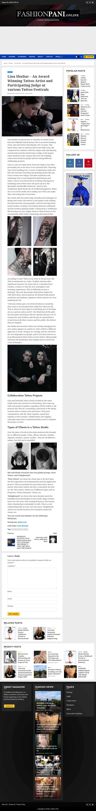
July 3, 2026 (52, 676)
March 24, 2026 (49, 796)
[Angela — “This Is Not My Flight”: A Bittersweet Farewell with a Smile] (73, 125)
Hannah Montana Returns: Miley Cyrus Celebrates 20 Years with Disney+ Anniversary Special (47, 789)
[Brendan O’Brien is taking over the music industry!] (40, 671)
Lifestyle (49, 57)
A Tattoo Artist (16, 529)
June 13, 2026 (49, 731)
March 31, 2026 (49, 774)
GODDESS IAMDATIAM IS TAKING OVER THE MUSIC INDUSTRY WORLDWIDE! (84, 673)
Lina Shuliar (22, 526)
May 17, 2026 (49, 753)
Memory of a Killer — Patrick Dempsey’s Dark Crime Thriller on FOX (85, 113)
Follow (90, 57)
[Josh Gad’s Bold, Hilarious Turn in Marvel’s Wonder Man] (73, 95)
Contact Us (9, 706)
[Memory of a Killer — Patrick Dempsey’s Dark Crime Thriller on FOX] (73, 110)
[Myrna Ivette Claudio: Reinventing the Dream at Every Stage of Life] (10, 657)
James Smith (12, 93)
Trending (83, 75)
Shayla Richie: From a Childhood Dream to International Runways (23, 635)
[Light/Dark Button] (77, 57)
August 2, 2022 (20, 93)
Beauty (40, 57)
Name (10, 591)
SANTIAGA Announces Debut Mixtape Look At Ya (47, 748)
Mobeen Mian (41, 753)
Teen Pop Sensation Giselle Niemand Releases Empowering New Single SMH (53, 635)
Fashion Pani (55, 809)
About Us (5, 804)
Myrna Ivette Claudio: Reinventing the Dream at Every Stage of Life (24, 658)
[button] (81, 57)
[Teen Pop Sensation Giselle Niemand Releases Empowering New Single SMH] (39, 633)
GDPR (68, 696)
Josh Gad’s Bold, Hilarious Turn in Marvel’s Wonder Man (86, 97)
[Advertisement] (48, 40)
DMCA (68, 709)
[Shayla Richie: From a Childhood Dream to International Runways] (10, 633)
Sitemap (69, 692)
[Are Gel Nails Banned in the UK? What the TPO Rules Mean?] (40, 657)
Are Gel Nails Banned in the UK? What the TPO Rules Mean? (54, 657)
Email (10, 599)
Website (10, 606)
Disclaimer (70, 705)
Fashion (32, 57)
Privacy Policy (20, 804)
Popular (54, 628)
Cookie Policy (71, 701)
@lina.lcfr (22, 522)
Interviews (22, 57)
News (58, 57)
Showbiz (12, 57)
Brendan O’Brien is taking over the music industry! (55, 672)
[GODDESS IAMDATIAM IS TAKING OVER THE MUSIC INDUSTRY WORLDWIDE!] (70, 671)
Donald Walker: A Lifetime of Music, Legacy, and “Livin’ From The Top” (48, 768)
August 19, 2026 (53, 662)
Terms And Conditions (74, 714)
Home (4, 57)
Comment (12, 566)
